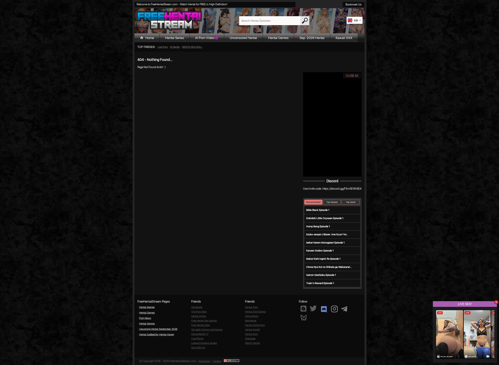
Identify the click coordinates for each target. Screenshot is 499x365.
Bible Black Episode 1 (317, 210)
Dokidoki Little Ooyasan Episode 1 (324, 218)
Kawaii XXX (344, 38)
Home (149, 38)
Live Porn (163, 46)
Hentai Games (147, 312)
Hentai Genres (278, 38)
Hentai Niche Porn (255, 325)
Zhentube (250, 338)
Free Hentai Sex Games (204, 320)
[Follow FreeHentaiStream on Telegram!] (344, 308)
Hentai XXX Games (255, 311)
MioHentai (250, 320)
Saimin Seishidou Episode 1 (321, 275)
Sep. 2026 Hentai (312, 38)
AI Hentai (175, 46)
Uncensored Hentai (243, 38)
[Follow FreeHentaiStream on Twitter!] (313, 308)
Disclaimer (204, 361)
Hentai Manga (147, 307)
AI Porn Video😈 (207, 38)
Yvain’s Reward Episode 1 (320, 283)
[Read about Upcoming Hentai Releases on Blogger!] (303, 308)
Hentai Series (174, 38)
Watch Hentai (252, 343)
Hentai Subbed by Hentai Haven (156, 334)
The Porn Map (199, 311)
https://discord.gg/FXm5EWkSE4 (341, 188)
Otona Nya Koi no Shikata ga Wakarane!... (329, 267)
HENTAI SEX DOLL (192, 46)
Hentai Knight (252, 329)
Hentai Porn (251, 307)
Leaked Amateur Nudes (204, 343)
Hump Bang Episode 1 (318, 226)
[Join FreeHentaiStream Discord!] (324, 309)
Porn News (145, 318)
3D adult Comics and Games (207, 329)
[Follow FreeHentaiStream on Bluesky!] (303, 317)
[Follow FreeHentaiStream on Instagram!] (334, 308)
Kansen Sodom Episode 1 (320, 250)
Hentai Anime (198, 316)
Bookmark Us (354, 4)
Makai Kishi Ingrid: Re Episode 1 (323, 258)
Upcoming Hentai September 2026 (158, 329)
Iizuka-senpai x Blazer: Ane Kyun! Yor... (327, 234)
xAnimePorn (251, 316)
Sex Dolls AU (198, 347)
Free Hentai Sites (200, 325)
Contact (217, 361)
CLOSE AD (352, 75)
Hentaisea (196, 307)
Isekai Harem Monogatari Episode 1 (325, 242)
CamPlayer (197, 338)
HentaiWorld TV (199, 334)
